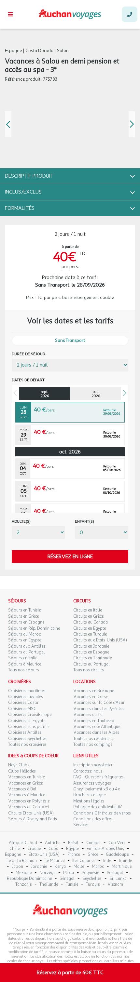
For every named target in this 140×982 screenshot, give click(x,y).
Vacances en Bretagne (93, 690)
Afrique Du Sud (23, 843)
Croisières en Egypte (26, 720)
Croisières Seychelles (27, 738)
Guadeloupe (117, 854)
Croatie (34, 848)
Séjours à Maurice (24, 664)
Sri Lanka (118, 878)
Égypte (72, 848)
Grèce (93, 854)
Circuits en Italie (87, 610)
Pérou (68, 872)
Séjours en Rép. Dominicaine (34, 628)
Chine (14, 848)
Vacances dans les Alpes (96, 732)
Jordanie (39, 866)
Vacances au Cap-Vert (28, 807)
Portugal (115, 872)
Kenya (60, 866)
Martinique (122, 866)
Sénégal (67, 878)
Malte (79, 866)
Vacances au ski (88, 714)
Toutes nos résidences (93, 738)
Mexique (24, 872)
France (73, 854)
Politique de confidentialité (97, 807)
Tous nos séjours (23, 670)
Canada (93, 843)
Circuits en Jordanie (91, 646)
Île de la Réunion (22, 860)
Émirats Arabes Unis (105, 848)
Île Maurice (54, 860)
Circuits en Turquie (90, 634)
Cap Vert (116, 843)
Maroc (98, 866)
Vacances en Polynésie (28, 801)
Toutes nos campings (92, 744)
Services (81, 824)
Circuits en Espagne (91, 652)
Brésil (73, 843)
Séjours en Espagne (26, 622)
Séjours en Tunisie (24, 610)
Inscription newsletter (93, 765)
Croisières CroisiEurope (29, 714)
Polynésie (90, 872)
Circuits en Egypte (89, 628)
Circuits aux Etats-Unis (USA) (100, 640)
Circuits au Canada (90, 622)
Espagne (13, 854)
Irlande (125, 860)
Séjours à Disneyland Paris (32, 819)
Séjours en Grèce (23, 616)
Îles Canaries (83, 860)
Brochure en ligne (89, 795)
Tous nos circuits (88, 670)
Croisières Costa (23, 702)
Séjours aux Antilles (26, 646)
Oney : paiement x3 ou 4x (96, 789)
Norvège (47, 872)
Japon (17, 866)
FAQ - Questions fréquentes (98, 777)
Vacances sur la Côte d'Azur (99, 702)
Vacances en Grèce (25, 783)
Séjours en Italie (22, 658)
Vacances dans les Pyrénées (98, 708)
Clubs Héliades (22, 771)
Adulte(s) (21, 521)
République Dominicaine (29, 878)
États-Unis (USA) (44, 854)
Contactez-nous (88, 771)
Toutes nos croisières (27, 744)
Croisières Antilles (24, 732)
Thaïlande (48, 884)
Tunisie (72, 884)
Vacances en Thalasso (93, 720)
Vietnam (115, 884)
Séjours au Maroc (24, 634)
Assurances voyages (92, 783)
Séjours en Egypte (24, 640)
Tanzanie (23, 884)
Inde (107, 860)
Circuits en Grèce (88, 616)
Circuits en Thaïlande (92, 658)
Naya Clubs (18, 765)
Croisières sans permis (28, 726)
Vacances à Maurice (26, 795)
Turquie (93, 884)
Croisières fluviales (25, 696)
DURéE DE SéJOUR (28, 354)
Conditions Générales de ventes (102, 813)
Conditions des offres (93, 819)
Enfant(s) (84, 521)
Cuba (53, 848)
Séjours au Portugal (26, 652)
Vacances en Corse (90, 696)
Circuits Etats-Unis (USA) (31, 813)
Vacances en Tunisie (26, 777)
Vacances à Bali (22, 789)
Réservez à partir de (70, 972)
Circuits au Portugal (91, 664)
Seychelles (92, 878)
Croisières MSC (22, 708)
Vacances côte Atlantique (96, 726)
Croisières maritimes (27, 690)
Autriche (52, 843)
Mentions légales (89, 801)
